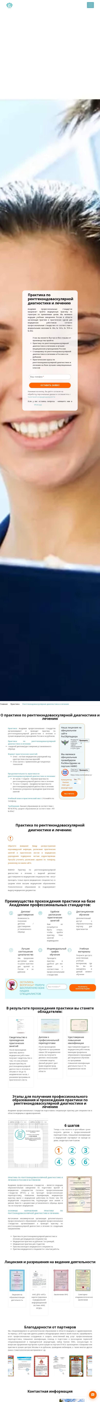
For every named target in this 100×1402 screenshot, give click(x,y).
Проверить (83, 740)
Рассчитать (69, 794)
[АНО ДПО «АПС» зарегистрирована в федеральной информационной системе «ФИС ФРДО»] (39, 1280)
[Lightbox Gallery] (17, 1366)
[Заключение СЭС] (83, 1280)
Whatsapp (38, 405)
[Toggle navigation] (90, 5)
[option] (17, 1366)
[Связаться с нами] (93, 1395)
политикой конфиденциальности (41, 397)
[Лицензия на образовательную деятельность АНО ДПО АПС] (17, 1280)
